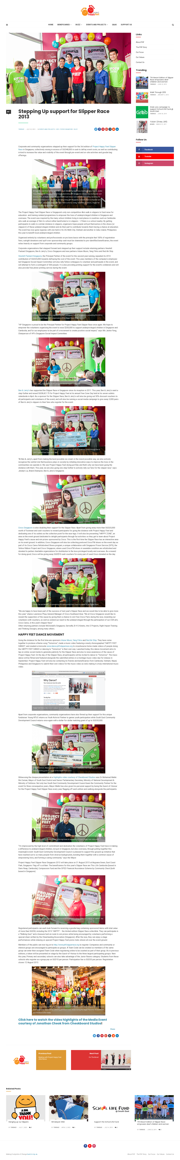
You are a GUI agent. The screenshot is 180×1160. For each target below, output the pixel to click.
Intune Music (66, 640)
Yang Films (77, 640)
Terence (21, 129)
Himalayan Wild (58, 1122)
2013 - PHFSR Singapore (64, 129)
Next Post (94, 1053)
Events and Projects (96, 25)
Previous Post (45, 1053)
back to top (31, 1154)
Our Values (140, 57)
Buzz (78, 25)
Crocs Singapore (25, 528)
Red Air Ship (91, 640)
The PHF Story (141, 47)
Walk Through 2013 (158, 92)
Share (112, 1029)
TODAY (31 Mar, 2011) (158, 122)
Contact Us (140, 62)
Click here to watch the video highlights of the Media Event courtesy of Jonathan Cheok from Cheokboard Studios (62, 1021)
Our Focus (140, 52)
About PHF (140, 42)
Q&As (114, 25)
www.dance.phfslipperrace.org (60, 646)
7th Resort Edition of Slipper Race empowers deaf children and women (161, 79)
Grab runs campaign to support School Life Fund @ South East (161, 109)
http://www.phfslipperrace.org (66, 945)
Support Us (126, 25)
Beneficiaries (63, 25)
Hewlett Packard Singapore (30, 256)
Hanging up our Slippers (19, 1122)
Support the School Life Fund (106, 1122)
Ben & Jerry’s (24, 390)
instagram (149, 163)
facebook (149, 150)
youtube (148, 156)
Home (50, 25)
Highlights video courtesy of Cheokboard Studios (74, 777)
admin (152, 124)
